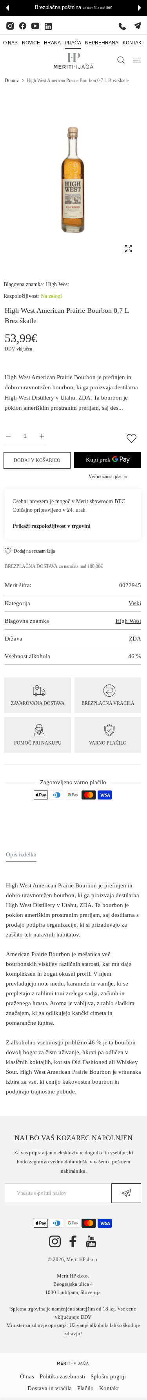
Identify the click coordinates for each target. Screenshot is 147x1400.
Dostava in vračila (49, 1388)
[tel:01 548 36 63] (122, 26)
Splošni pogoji (108, 1376)
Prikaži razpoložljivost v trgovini (52, 526)
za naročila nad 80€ (97, 8)
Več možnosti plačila (108, 476)
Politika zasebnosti (62, 1376)
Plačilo (85, 1388)
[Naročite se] (126, 1193)
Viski (135, 603)
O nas (27, 1376)
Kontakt (109, 1388)
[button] (7, 8)
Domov (12, 80)
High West (57, 284)
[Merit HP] (74, 61)
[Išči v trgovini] (121, 60)
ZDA (135, 638)
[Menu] (137, 60)
